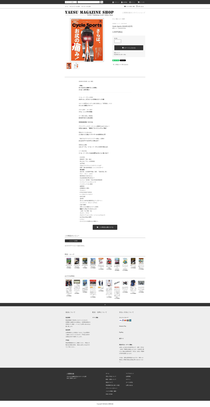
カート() (142, 2)
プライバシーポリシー (111, 388)
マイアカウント (130, 373)
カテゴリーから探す (75, 6)
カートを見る (129, 382)
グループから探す (87, 6)
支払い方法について (111, 376)
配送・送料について (111, 379)
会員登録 (125, 2)
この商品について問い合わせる (121, 64)
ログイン (133, 2)
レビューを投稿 (73, 240)
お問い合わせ (141, 6)
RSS (107, 394)
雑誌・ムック (118, 18)
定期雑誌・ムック (116, 23)
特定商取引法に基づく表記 (120, 54)
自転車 (123, 18)
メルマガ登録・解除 (130, 6)
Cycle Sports (124, 23)
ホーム (66, 6)
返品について (117, 52)
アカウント (116, 2)
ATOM (110, 394)
